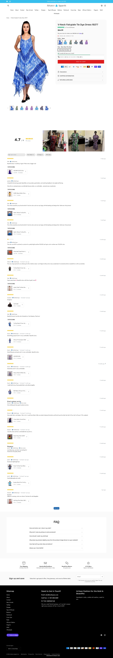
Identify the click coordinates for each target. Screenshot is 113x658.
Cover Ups (9, 617)
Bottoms (9, 612)
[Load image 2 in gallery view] (17, 108)
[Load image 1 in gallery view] (12, 108)
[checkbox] (48, 154)
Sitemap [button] (10, 591)
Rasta (8, 620)
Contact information (56, 654)
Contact (9, 600)
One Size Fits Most (64, 50)
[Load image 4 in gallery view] (27, 108)
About (8, 597)
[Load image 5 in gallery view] (32, 108)
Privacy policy (31, 654)
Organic (9, 625)
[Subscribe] (102, 577)
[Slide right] (50, 108)
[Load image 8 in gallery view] (47, 108)
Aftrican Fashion (11, 622)
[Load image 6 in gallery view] (37, 108)
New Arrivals (10, 602)
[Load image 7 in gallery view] (42, 108)
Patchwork (9, 615)
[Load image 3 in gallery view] (22, 108)
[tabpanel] (56, 332)
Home (8, 18)
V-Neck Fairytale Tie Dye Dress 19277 (19, 18)
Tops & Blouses (10, 610)
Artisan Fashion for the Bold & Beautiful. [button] (89, 592)
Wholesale (9, 630)
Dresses (8, 607)
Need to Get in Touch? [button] (51, 591)
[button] (8, 5)
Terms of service (39, 654)
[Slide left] (8, 108)
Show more (56, 508)
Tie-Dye (8, 605)
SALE (8, 627)
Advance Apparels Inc (14, 654)
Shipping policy (47, 654)
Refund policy (24, 654)
